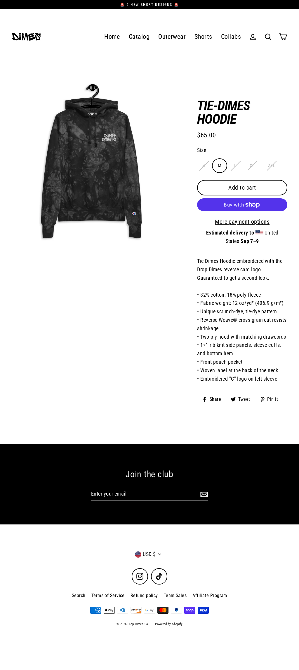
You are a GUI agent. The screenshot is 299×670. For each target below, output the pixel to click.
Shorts (203, 36)
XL (252, 165)
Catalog (139, 36)
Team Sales (175, 595)
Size (201, 150)
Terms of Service (108, 595)
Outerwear (172, 36)
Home (112, 36)
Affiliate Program (209, 595)
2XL (271, 165)
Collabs (231, 36)
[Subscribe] (203, 494)
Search (79, 595)
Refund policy (144, 595)
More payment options (242, 221)
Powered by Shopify (168, 624)
